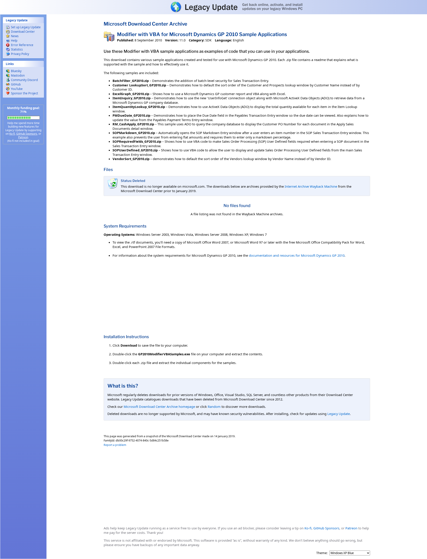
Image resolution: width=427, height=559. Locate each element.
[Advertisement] (23, 218)
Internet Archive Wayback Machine (311, 186)
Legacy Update (338, 413)
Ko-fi (12, 134)
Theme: (322, 553)
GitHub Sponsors (26, 134)
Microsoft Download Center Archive (145, 24)
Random (214, 406)
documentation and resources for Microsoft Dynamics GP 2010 (296, 255)
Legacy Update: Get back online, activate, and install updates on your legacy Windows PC (213, 7)
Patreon (23, 137)
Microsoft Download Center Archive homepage (159, 406)
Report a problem (115, 445)
